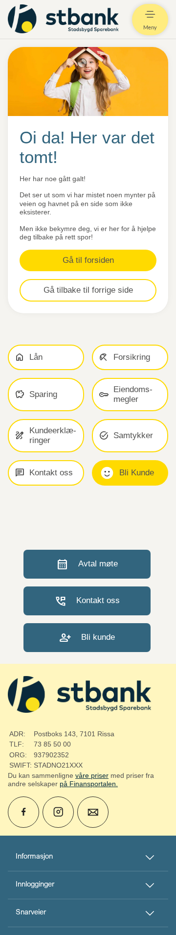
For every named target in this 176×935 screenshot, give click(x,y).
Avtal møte (87, 564)
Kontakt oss (87, 600)
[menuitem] (64, 19)
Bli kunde (87, 637)
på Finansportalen (88, 784)
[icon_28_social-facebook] (23, 812)
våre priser (92, 775)
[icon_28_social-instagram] (58, 812)
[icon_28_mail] (93, 812)
